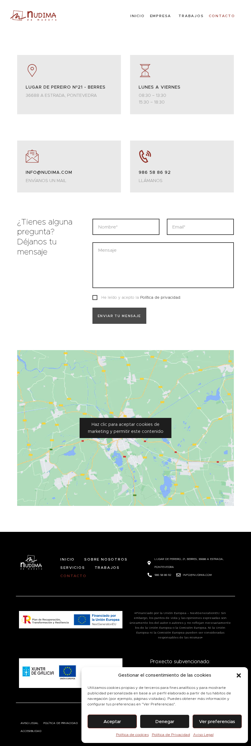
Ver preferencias (217, 721)
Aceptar (112, 721)
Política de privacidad (160, 297)
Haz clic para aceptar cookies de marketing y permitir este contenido (125, 428)
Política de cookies (132, 734)
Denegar (164, 721)
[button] (239, 675)
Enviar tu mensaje (119, 316)
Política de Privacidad (171, 734)
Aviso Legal (203, 734)
